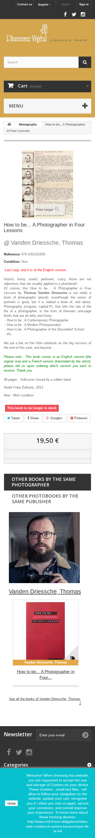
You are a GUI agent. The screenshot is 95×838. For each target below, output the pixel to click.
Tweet (15, 418)
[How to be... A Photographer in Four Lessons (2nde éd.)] (45, 632)
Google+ (56, 418)
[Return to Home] (9, 124)
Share (34, 418)
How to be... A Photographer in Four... (45, 674)
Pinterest (80, 418)
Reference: (12, 254)
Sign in (84, 4)
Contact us (24, 4)
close (11, 803)
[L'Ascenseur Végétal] (47, 33)
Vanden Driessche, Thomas (43, 242)
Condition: (12, 262)
